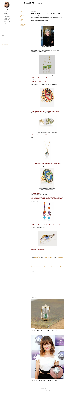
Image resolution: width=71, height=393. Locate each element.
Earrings (40, 266)
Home (25, 6)
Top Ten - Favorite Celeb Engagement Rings (44, 380)
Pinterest (7, 44)
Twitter (10, 43)
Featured (21, 19)
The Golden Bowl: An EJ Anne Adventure (41, 6)
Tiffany (7, 9)
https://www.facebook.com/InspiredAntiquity (55, 256)
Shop (32, 6)
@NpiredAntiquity (37, 257)
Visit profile (6, 25)
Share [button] (21, 11)
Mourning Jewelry (23, 24)
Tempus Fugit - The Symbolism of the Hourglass (45, 330)
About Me (28, 6)
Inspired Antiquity (33, 3)
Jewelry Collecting (50, 266)
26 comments (35, 382)
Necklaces (22, 25)
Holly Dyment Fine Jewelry (54, 22)
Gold (21, 20)
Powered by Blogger (43, 388)
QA (20, 28)
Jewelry (21, 21)
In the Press (53, 6)
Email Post (34, 265)
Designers (22, 15)
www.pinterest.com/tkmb (48, 257)
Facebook (3, 44)
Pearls (21, 26)
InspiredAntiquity (60, 257)
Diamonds (22, 16)
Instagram (7, 43)
